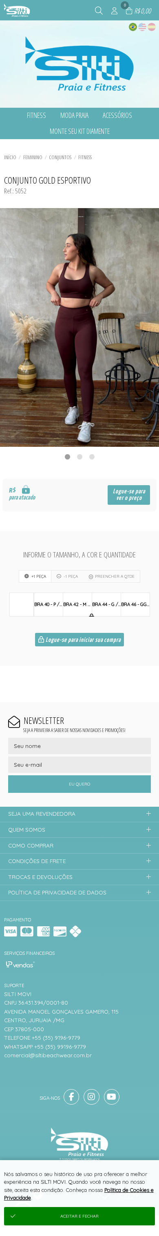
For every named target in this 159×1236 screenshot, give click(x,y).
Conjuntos (60, 157)
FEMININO (32, 157)
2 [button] (79, 457)
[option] (79, 327)
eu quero (79, 784)
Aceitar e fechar (79, 1216)
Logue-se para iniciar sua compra (82, 640)
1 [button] (67, 457)
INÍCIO (10, 157)
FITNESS (85, 157)
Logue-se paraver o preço (129, 494)
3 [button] (92, 457)
